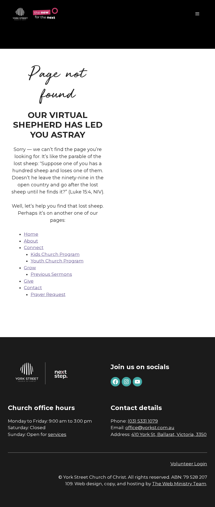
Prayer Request (48, 294)
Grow (30, 267)
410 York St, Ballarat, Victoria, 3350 (169, 434)
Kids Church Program (55, 254)
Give (29, 281)
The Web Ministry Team (179, 483)
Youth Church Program (57, 260)
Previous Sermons (51, 274)
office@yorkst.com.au (149, 427)
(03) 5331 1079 (143, 421)
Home (31, 234)
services (57, 434)
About (31, 241)
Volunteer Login (188, 463)
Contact (33, 287)
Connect (34, 247)
